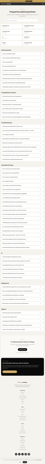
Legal (22, 444)
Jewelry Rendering (22, 396)
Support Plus (22, 445)
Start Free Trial (22, 349)
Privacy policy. (39, 459)
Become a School (22, 432)
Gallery (22, 399)
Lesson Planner (22, 431)
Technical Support (22, 418)
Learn (23, 425)
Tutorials (22, 411)
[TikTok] (22, 454)
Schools (22, 429)
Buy (22, 394)
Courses (22, 427)
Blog (22, 403)
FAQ (22, 412)
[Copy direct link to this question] (40, 53)
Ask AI (22, 414)
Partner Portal (22, 447)
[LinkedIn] (29, 454)
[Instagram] (19, 454)
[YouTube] (25, 454)
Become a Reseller (22, 449)
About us (22, 438)
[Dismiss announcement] (43, 1)
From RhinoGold (22, 440)
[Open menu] (43, 4)
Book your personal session (10, 371)
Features (22, 392)
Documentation (22, 409)
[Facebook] (16, 454)
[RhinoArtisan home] (6, 4)
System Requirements (22, 416)
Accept (25, 462)
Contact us (22, 442)
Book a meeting (22, 419)
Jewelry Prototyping (22, 397)
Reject (20, 462)
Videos (22, 401)
